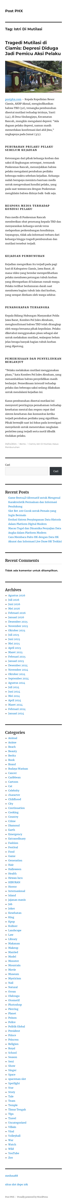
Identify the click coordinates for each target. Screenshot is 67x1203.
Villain (12, 1127)
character (14, 794)
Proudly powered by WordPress (32, 1197)
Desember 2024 (18, 665)
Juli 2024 (13, 687)
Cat (10, 786)
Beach (12, 746)
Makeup (13, 947)
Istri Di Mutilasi (44, 444)
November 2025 (18, 626)
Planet (12, 1013)
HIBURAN (14, 882)
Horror (12, 886)
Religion (13, 1044)
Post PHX (14, 11)
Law (10, 934)
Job (10, 904)
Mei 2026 (14, 608)
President (14, 1030)
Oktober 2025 (16, 630)
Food (11, 851)
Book (11, 759)
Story (11, 1092)
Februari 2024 (17, 709)
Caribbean (14, 777)
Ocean (12, 991)
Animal (12, 738)
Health (12, 873)
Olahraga (13, 995)
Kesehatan (15, 912)
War (10, 1140)
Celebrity (13, 790)
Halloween (14, 869)
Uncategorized (17, 1122)
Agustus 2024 (16, 682)
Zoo (10, 1157)
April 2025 (14, 647)
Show (11, 1065)
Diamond (14, 825)
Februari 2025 (17, 656)
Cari (7, 464)
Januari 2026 (16, 617)
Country (13, 816)
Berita (22, 444)
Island (12, 895)
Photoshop (15, 1004)
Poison (12, 1017)
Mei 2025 (14, 643)
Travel (12, 1118)
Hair (11, 864)
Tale (11, 1096)
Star (10, 1087)
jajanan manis (17, 899)
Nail (10, 982)
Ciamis (32, 444)
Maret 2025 (15, 652)
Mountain (14, 965)
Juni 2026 (14, 604)
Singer (12, 1070)
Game (11, 856)
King (11, 917)
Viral (11, 1131)
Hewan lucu (15, 877)
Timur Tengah (17, 1109)
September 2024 (18, 678)
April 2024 (14, 700)
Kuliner (12, 926)
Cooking (13, 812)
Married (13, 952)
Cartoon (13, 781)
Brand (12, 764)
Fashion (13, 843)
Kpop (11, 921)
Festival (13, 847)
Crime (12, 821)
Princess (13, 1039)
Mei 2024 (14, 695)
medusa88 (11, 1175)
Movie (12, 969)
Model (12, 956)
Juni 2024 (14, 691)
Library (12, 939)
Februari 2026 (17, 612)
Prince (12, 1035)
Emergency (15, 834)
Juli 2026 (13, 599)
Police (12, 1022)
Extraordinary (17, 838)
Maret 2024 (15, 704)
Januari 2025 (16, 661)
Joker (11, 908)
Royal (11, 1048)
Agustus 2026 (16, 595)
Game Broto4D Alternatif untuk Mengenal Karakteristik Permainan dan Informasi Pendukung (34, 502)
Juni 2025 (14, 639)
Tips (11, 1113)
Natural (13, 987)
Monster (13, 960)
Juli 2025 (13, 634)
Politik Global (16, 1026)
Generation (15, 860)
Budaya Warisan (18, 768)
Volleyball (14, 1135)
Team (11, 1100)
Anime (12, 742)
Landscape (14, 930)
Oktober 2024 (16, 674)
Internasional (16, 891)
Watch (12, 1144)
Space (11, 1074)
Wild (11, 1148)
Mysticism (14, 978)
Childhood (14, 799)
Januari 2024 (16, 713)
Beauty (12, 751)
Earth (11, 829)
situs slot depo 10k (16, 1184)
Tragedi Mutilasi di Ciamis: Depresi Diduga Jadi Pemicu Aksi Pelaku (33, 48)
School (12, 1052)
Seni (11, 1061)
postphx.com (13, 99)
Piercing (13, 1009)
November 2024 (18, 669)
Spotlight (14, 1083)
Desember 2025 (18, 621)
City (10, 803)
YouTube (13, 1153)
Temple (13, 1105)
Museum (13, 974)
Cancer (12, 773)
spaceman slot (17, 1078)
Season (12, 1057)
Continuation (16, 808)
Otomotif (14, 1000)
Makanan (14, 943)
